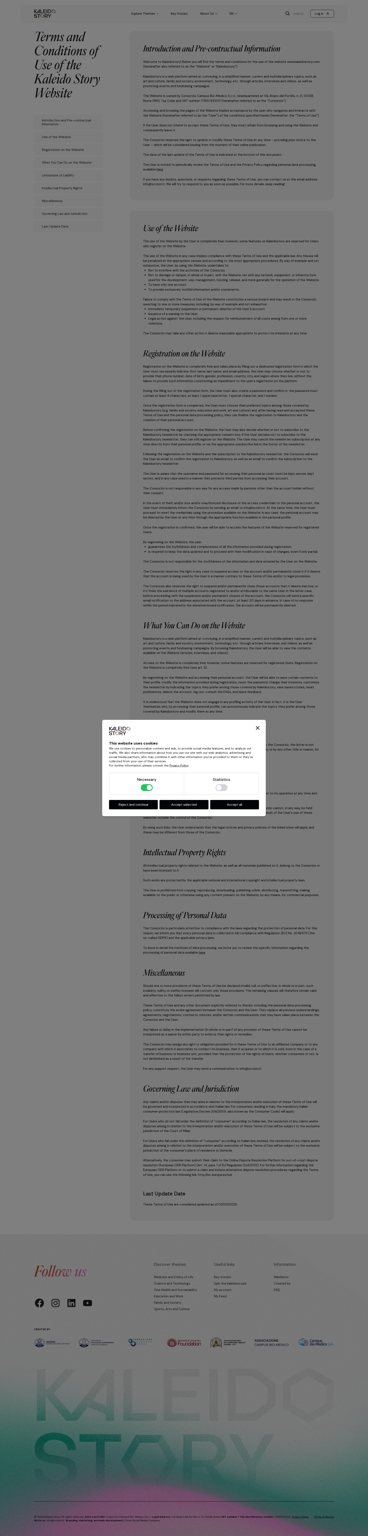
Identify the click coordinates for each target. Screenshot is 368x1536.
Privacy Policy (179, 765)
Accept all (234, 805)
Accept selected (184, 805)
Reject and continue (133, 805)
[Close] (257, 728)
